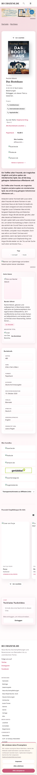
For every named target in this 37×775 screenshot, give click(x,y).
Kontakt (4, 742)
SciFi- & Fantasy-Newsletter (11, 739)
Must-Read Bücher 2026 (10, 694)
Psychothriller (13, 112)
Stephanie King (22, 120)
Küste (24, 255)
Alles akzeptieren (18, 770)
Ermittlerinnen (14, 105)
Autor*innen (6, 703)
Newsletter (5, 735)
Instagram (6, 666)
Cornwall (14, 255)
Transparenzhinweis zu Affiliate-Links (17, 492)
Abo (3, 716)
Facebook (5, 669)
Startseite (5, 24)
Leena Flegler (10, 429)
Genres (4, 706)
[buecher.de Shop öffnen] (18, 146)
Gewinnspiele (6, 687)
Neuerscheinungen (8, 697)
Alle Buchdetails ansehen (15, 126)
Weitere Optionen (17, 163)
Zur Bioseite (9, 324)
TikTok (4, 662)
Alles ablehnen (19, 766)
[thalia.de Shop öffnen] (18, 152)
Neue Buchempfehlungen (10, 690)
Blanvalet (8, 402)
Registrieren (6, 729)
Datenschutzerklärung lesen (11, 757)
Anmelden (5, 726)
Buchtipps (14, 24)
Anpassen (18, 761)
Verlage (4, 713)
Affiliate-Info (18, 142)
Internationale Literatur (17, 109)
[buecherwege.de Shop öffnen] (18, 478)
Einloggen (9, 93)
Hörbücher (5, 700)
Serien (4, 710)
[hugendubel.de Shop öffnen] (18, 485)
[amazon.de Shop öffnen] (18, 157)
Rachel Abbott (11, 78)
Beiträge (5, 684)
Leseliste (5, 723)
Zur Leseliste (19, 38)
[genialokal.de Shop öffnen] (18, 470)
